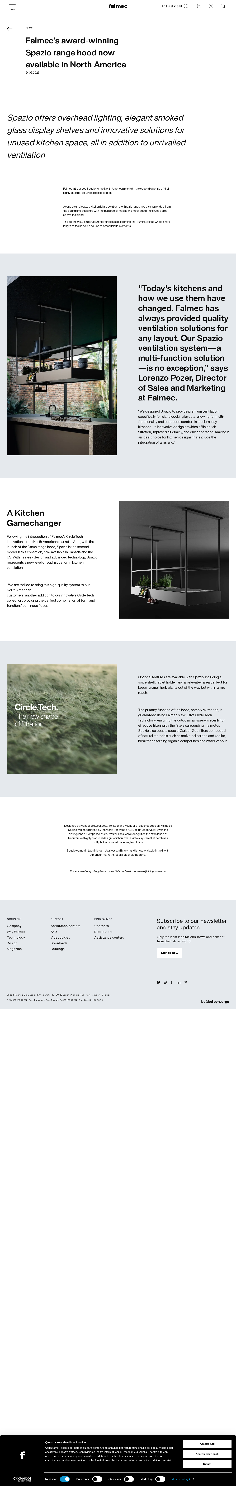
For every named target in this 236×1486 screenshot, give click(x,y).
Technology (16, 937)
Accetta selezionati (207, 1453)
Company (14, 925)
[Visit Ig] (167, 982)
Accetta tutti (207, 1443)
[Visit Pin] (188, 982)
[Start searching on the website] (223, 6)
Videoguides (60, 937)
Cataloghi (58, 948)
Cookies (106, 995)
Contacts (101, 925)
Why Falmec (16, 931)
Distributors (103, 931)
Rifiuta (207, 1464)
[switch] (97, 1479)
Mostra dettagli (181, 1479)
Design (12, 943)
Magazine (14, 948)
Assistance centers (65, 925)
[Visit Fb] (174, 982)
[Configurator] (199, 6)
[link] (215, 1002)
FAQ (54, 931)
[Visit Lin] (181, 982)
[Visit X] (160, 982)
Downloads (59, 943)
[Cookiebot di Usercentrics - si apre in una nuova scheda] (22, 1479)
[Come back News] (12, 31)
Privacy (96, 995)
